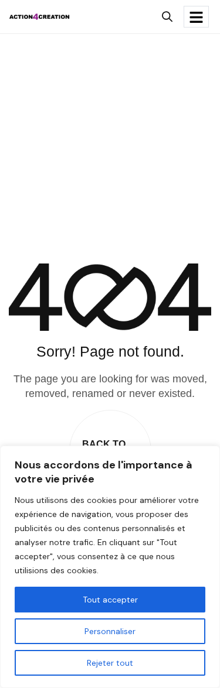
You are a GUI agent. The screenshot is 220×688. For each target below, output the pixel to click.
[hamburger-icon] (196, 17)
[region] (110, 567)
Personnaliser (110, 631)
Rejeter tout (110, 663)
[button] (167, 16)
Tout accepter (110, 599)
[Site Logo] (39, 16)
